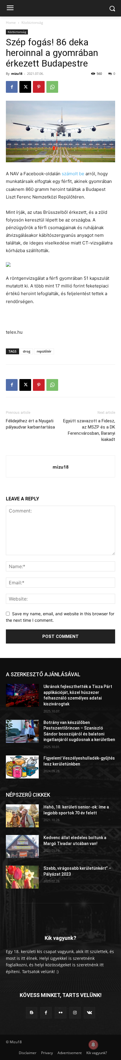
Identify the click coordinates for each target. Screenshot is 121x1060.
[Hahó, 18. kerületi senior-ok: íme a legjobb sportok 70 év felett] (22, 815)
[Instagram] (75, 1012)
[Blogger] (31, 1012)
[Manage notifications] (93, 1044)
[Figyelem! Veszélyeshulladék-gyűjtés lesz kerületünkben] (22, 766)
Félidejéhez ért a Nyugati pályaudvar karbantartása (30, 424)
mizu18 (16, 73)
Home (11, 22)
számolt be (73, 173)
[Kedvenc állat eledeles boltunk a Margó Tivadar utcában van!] (22, 846)
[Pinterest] (39, 87)
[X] (25, 87)
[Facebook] (12, 87)
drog (26, 351)
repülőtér (44, 351)
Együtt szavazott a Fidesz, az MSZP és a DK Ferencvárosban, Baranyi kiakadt (89, 430)
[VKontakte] (89, 1012)
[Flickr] (60, 1012)
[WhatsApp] (52, 87)
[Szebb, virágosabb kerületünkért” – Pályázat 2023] (22, 877)
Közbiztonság (32, 22)
